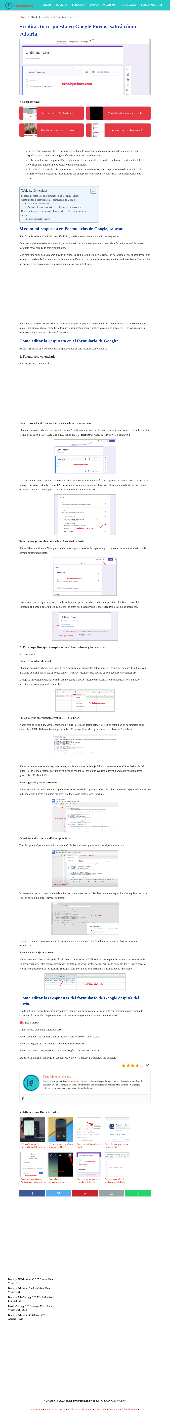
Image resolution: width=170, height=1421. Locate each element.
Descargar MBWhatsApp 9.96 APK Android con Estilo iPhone (31, 1299)
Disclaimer (100, 1409)
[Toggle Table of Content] (91, 191)
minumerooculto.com (78, 1081)
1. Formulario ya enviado (37, 203)
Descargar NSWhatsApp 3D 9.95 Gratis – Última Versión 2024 (31, 1281)
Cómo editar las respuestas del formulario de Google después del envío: (54, 213)
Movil (94, 5)
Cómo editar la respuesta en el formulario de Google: (48, 199)
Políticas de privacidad (80, 1409)
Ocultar (61, 5)
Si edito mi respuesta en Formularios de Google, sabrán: (50, 195)
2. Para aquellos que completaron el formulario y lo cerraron (53, 207)
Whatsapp (109, 5)
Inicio (47, 5)
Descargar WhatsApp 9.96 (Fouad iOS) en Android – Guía (28, 1317)
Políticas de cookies (55, 1409)
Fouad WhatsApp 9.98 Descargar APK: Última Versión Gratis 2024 (30, 1308)
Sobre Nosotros (152, 5)
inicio (23, 17)
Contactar (113, 1409)
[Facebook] (22, 1099)
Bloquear (78, 5)
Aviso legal (36, 1409)
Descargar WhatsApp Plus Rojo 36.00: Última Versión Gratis (29, 1290)
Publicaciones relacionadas (37, 219)
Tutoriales (128, 5)
